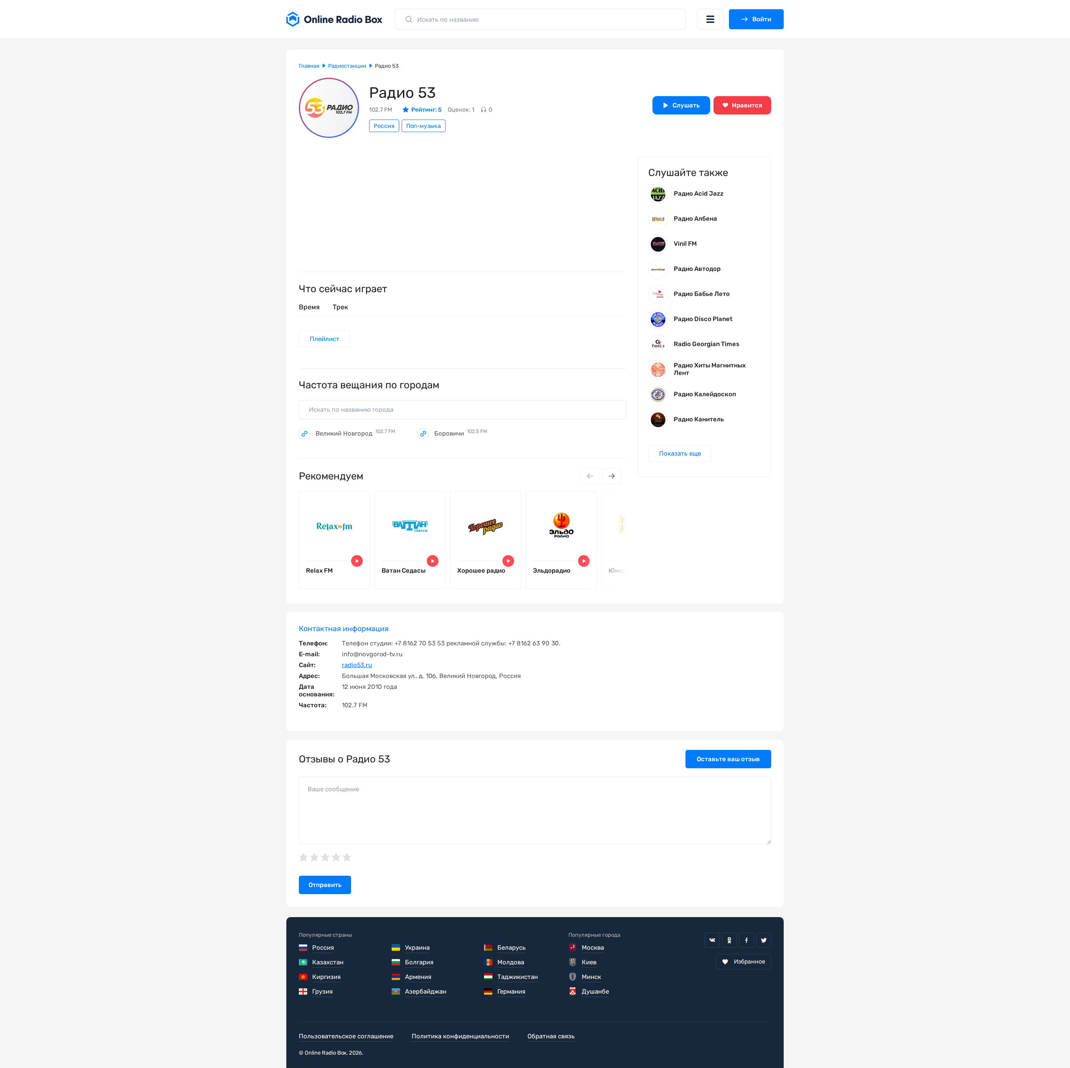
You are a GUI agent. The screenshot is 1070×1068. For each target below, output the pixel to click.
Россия (384, 126)
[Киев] (572, 962)
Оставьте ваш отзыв (728, 759)
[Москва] (572, 947)
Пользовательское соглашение (346, 1036)
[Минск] (572, 977)
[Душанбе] (572, 991)
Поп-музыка (423, 126)
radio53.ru (357, 665)
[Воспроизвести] (357, 561)
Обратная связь (551, 1036)
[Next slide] (611, 476)
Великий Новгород (355, 433)
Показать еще (680, 453)
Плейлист (324, 339)
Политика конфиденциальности (460, 1036)
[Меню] (710, 19)
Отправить (324, 885)
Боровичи (460, 433)
